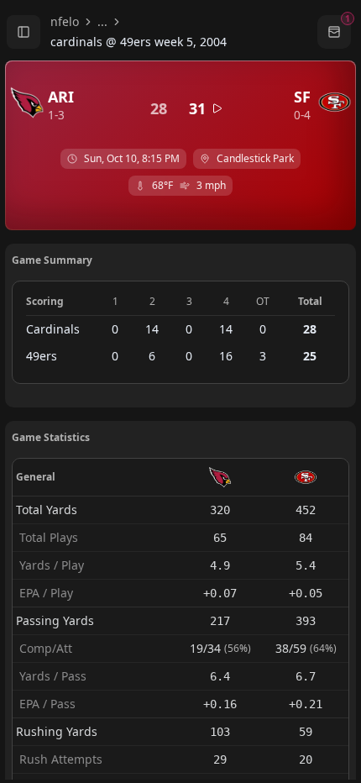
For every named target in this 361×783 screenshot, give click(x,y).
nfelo (64, 21)
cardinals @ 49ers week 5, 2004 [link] (138, 42)
